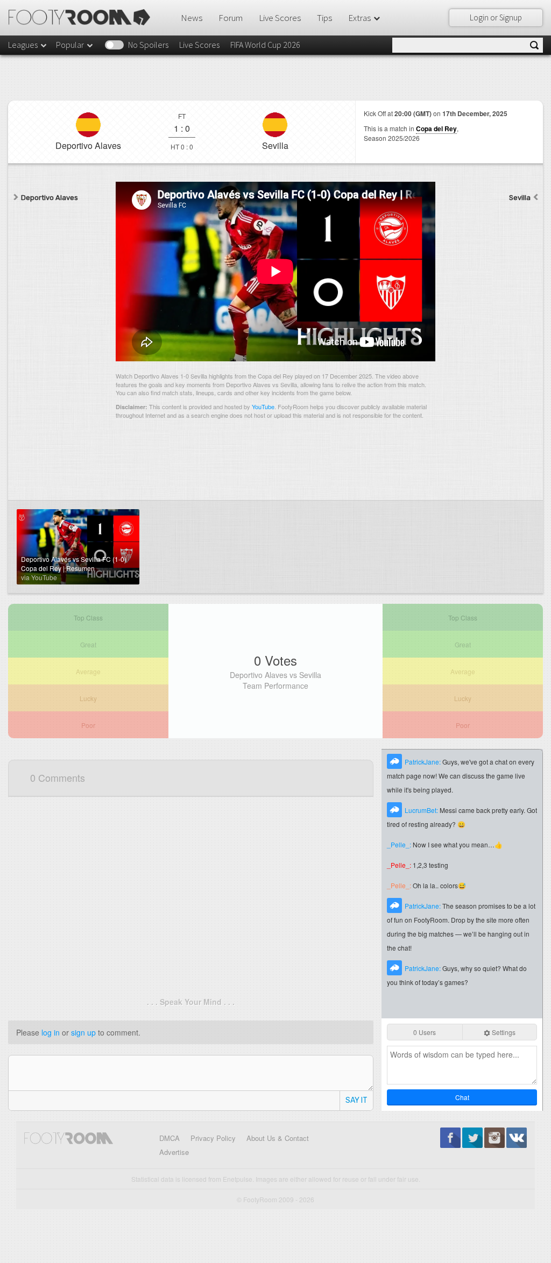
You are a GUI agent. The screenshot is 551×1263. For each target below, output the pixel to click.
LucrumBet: (422, 810)
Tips (324, 18)
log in (50, 1032)
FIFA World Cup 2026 (265, 44)
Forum (230, 18)
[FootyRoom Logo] (83, 17)
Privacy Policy (213, 1138)
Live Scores (280, 18)
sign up (83, 1032)
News (191, 18)
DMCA (169, 1138)
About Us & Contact (277, 1138)
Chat (462, 1097)
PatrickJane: (423, 761)
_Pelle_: (400, 844)
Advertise (174, 1152)
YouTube (263, 406)
